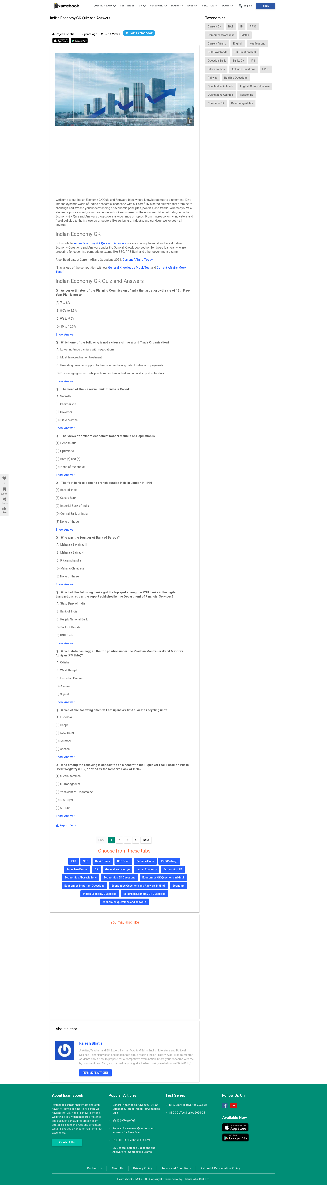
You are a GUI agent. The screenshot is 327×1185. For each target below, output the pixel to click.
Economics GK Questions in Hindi (163, 877)
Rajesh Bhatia (91, 1043)
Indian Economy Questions (99, 893)
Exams (225, 5)
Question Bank (103, 5)
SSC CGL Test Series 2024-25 (187, 1112)
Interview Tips (216, 69)
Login (265, 6)
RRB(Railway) (169, 861)
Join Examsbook (141, 33)
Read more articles (95, 1072)
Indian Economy (147, 869)
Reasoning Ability (242, 103)
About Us (117, 1168)
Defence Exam (145, 861)
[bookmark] (4, 489)
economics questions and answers (124, 901)
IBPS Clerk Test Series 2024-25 (188, 1104)
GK (141, 5)
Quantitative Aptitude (220, 86)
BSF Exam (123, 861)
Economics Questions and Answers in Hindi (138, 885)
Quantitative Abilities (220, 94)
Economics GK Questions (119, 877)
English (192, 5)
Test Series (127, 5)
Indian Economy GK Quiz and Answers (99, 243)
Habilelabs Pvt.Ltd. (197, 1179)
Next (146, 840)
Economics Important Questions (84, 885)
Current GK (214, 26)
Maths (175, 5)
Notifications (257, 43)
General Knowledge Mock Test (129, 267)
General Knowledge (117, 869)
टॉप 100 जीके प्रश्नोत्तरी (123, 1120)
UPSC (265, 69)
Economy (178, 885)
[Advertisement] (125, 164)
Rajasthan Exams (77, 869)
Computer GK (216, 103)
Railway (212, 77)
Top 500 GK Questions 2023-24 (131, 1140)
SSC (85, 861)
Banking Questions (236, 77)
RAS (73, 861)
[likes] (4, 478)
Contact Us (67, 1142)
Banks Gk (238, 60)
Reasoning (157, 5)
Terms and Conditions (176, 1168)
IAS (253, 60)
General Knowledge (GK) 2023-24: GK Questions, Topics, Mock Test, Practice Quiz (136, 1108)
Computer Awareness (221, 35)
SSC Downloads (217, 52)
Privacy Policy (142, 1168)
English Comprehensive (255, 86)
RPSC (253, 26)
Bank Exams (102, 861)
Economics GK (173, 869)
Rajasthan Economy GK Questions (144, 893)
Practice (208, 5)
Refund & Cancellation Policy (220, 1168)
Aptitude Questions (243, 69)
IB (241, 26)
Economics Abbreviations (81, 877)
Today (148, 259)
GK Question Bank (245, 52)
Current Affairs (133, 259)
